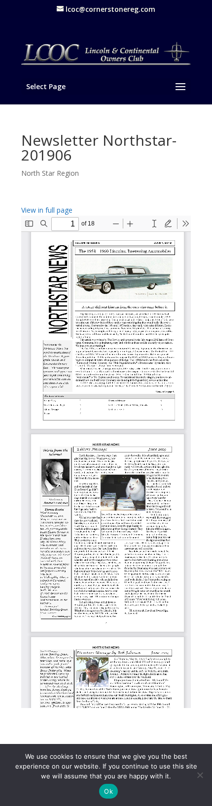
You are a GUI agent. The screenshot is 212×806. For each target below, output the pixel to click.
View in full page (46, 210)
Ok (108, 791)
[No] (200, 775)
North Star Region (50, 173)
